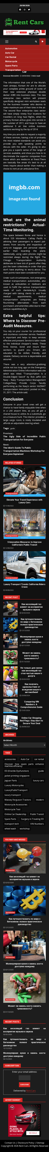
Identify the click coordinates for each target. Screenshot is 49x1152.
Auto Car (9, 52)
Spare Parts (11, 65)
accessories (10, 759)
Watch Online (42, 41)
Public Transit (37, 814)
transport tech (12, 823)
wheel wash (10, 828)
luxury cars (38, 780)
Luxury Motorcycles (14, 785)
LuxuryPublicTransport (16, 790)
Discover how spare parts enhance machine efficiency (24, 765)
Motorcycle (11, 61)
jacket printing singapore (17, 775)
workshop (25, 828)
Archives (7, 740)
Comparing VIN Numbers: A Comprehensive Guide (10, 706)
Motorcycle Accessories (16, 804)
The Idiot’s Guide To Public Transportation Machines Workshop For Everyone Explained (24, 449)
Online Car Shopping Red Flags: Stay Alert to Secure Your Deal (10, 722)
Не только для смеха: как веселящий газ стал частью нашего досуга (10, 673)
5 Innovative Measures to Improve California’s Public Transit (24, 524)
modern (40, 799)
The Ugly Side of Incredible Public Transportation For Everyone (24, 436)
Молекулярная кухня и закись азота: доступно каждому (10, 641)
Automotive (11, 48)
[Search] (36, 41)
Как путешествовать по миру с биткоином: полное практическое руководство (10, 625)
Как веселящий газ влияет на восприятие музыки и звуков (10, 608)
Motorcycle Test (12, 809)
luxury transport (13, 795)
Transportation (13, 70)
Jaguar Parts (11, 780)
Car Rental (10, 57)
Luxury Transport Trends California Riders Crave (24, 566)
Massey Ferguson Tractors (18, 799)
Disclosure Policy (26, 1142)
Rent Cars (31, 1090)
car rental (39, 759)
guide (12, 428)
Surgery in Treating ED (32, 819)
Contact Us (10, 1142)
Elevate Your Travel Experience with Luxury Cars (24, 482)
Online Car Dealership (15, 814)
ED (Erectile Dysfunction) (17, 770)
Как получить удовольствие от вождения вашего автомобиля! (10, 690)
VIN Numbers (37, 823)
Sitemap (40, 1142)
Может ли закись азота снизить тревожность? (10, 657)
